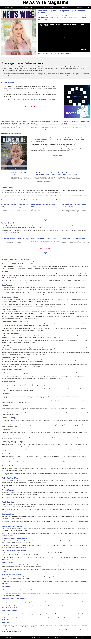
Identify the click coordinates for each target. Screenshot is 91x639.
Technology (6, 586)
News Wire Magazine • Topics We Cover (16, 259)
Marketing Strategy (9, 418)
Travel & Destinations (9, 610)
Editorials (65, 7)
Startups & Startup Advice (11, 574)
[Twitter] (83, 637)
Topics (79, 7)
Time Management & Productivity (14, 598)
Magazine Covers (9, 7)
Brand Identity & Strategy (11, 297)
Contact (56, 637)
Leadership (6, 393)
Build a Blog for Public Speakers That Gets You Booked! (15, 238)
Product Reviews (8, 490)
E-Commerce (6, 345)
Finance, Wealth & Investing (12, 369)
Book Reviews (7, 285)
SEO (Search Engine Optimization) (14, 538)
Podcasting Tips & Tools (10, 478)
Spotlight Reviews (28, 7)
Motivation (6, 430)
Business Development (10, 309)
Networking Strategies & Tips (12, 442)
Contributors (41, 637)
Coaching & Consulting (10, 333)
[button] (89, 7)
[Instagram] (79, 637)
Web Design (6, 623)
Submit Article (49, 637)
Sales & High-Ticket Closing (12, 526)
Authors (5, 271)
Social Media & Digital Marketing (14, 550)
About (33, 637)
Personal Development (10, 466)
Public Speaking (8, 502)
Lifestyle (5, 406)
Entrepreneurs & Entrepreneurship (14, 357)
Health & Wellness (8, 381)
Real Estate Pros (8, 514)
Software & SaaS (8, 562)
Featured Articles (48, 7)
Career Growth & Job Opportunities (15, 321)
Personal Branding (8, 454)
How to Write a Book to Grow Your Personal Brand (73, 238)
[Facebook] (76, 637)
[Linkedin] (86, 637)
